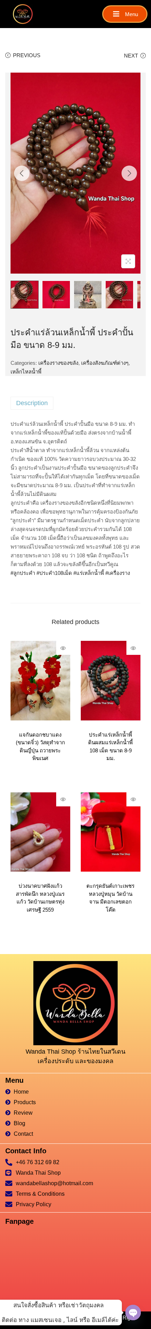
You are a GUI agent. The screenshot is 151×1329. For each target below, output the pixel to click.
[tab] (75, 403)
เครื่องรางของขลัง (58, 363)
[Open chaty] (133, 1312)
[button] (124, 14)
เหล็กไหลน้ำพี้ (26, 372)
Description (32, 403)
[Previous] (21, 173)
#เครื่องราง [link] (117, 573)
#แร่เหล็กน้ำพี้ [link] (88, 573)
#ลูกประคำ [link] (23, 573)
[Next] (129, 173)
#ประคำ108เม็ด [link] (54, 573)
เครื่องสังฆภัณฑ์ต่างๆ (105, 363)
